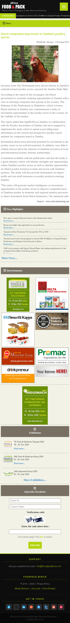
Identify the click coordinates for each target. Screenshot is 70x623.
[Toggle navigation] (64, 7)
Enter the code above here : (35, 526)
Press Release (49, 588)
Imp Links (35, 588)
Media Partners (22, 588)
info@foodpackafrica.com (48, 566)
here (42, 537)
